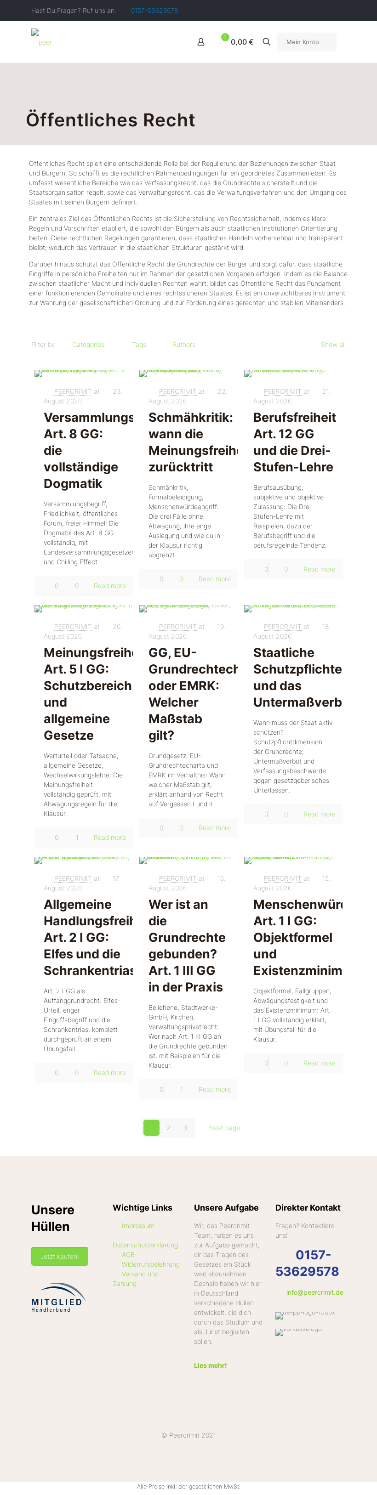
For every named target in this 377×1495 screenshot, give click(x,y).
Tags (139, 344)
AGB (128, 1254)
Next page (224, 1128)
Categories (88, 344)
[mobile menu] (169, 42)
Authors (183, 344)
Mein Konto (302, 41)
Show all (333, 344)
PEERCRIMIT (73, 391)
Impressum (138, 1225)
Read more (110, 585)
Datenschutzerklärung (145, 1245)
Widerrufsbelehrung (151, 1264)
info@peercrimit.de (314, 1292)
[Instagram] (341, 10)
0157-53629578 (154, 10)
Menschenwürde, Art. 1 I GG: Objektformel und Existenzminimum (307, 937)
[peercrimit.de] (41, 41)
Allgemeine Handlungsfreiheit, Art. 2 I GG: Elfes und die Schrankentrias (99, 937)
